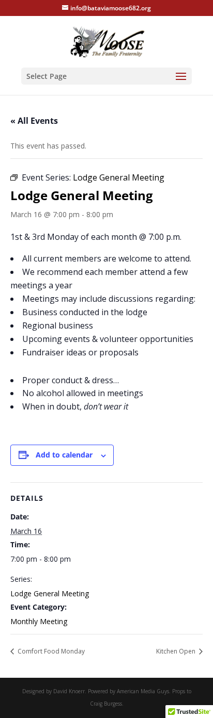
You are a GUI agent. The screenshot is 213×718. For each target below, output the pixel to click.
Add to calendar (64, 455)
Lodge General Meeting (49, 593)
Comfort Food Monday (50, 651)
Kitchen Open (176, 651)
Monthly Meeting (38, 621)
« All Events (34, 120)
